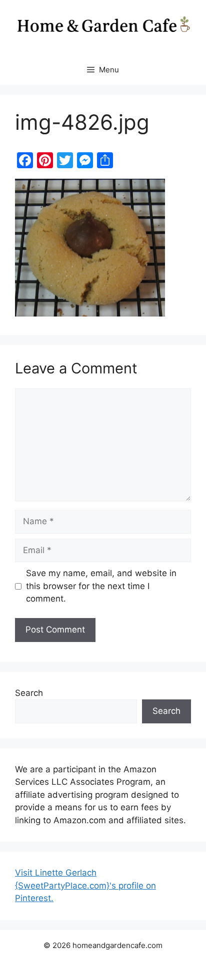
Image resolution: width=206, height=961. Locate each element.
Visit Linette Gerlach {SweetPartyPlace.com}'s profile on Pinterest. (85, 885)
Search (29, 693)
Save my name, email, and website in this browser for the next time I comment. (101, 586)
